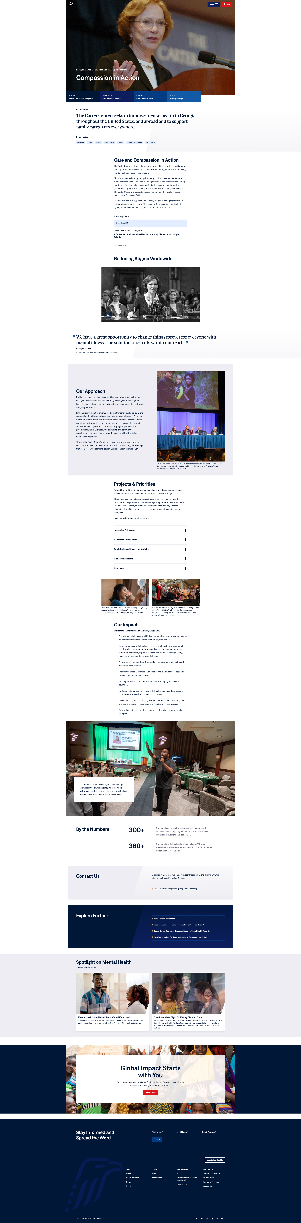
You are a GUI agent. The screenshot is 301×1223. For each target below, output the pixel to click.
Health (128, 1169)
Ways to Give (182, 1184)
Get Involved (182, 1169)
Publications (157, 1178)
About (128, 1186)
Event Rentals (208, 1169)
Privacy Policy (208, 1178)
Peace (128, 1173)
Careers (180, 1173)
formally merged (154, 200)
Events (154, 1169)
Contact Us (207, 1186)
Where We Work (132, 1178)
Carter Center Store (211, 1173)
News (154, 1173)
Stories (129, 1182)
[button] (214, 4)
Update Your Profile (215, 1161)
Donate (227, 4)
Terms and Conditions (211, 1182)
